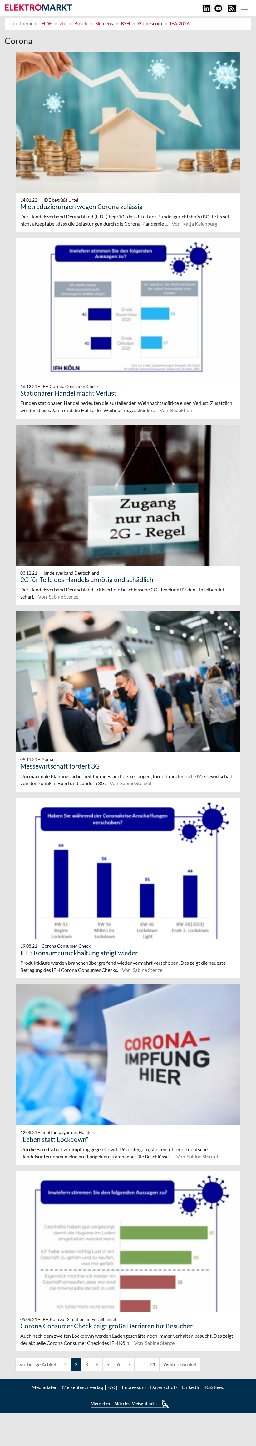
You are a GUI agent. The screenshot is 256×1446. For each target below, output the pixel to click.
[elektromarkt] (38, 7)
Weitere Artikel (179, 1364)
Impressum (134, 1387)
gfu (63, 23)
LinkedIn (191, 1387)
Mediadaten (45, 1387)
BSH (125, 23)
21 (152, 1364)
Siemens (104, 23)
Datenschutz (164, 1387)
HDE (47, 23)
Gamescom (150, 23)
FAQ (112, 1387)
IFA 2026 (180, 23)
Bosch (80, 23)
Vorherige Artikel (37, 1364)
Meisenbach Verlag (82, 1387)
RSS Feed (214, 1387)
